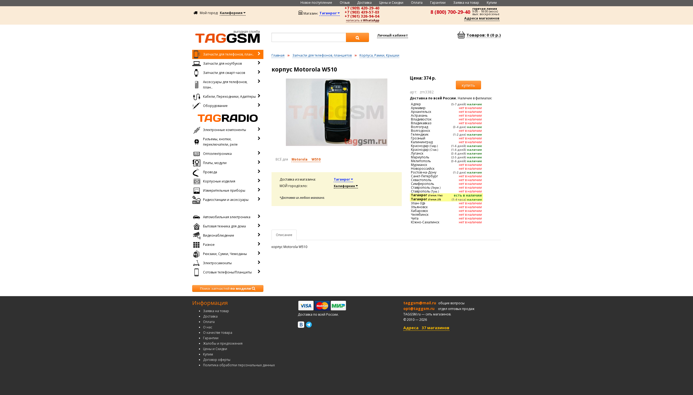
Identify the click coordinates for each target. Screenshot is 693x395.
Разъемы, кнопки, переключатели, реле (220, 142)
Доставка (364, 2)
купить (468, 85)
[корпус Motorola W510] (337, 112)
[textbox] (309, 37)
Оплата (417, 2)
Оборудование (215, 105)
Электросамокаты (217, 263)
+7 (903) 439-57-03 (362, 12)
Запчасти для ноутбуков (222, 63)
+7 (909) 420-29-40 (362, 8)
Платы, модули (215, 163)
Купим (492, 2)
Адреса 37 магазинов (426, 327)
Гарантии (438, 2)
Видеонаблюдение (218, 235)
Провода (210, 172)
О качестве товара (217, 332)
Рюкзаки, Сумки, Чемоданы (225, 254)
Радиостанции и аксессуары (226, 199)
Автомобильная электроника (226, 217)
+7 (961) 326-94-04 (362, 16)
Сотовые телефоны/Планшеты (227, 272)
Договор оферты (216, 359)
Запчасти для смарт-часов (224, 72)
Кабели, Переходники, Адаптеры (229, 96)
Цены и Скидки (391, 2)
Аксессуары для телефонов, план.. (225, 85)
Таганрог (342, 179)
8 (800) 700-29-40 (450, 12)
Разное (209, 244)
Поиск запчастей (225, 288)
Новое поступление (316, 2)
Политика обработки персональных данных (239, 365)
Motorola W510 (306, 159)
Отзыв (344, 2)
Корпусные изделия (219, 181)
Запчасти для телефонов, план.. (228, 54)
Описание (284, 235)
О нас (207, 327)
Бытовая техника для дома (224, 226)
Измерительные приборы (224, 190)
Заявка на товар (466, 2)
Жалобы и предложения (223, 343)
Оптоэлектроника (217, 153)
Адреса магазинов (481, 18)
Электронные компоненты (224, 130)
